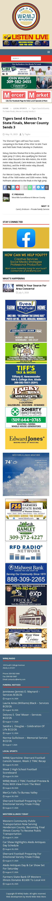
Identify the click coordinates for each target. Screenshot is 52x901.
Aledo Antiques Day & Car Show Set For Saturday (24, 867)
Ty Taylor (26, 134)
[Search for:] (26, 58)
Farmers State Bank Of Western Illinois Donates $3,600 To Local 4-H (24, 878)
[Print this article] (26, 187)
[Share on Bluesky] (42, 187)
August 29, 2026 (11, 765)
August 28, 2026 (11, 788)
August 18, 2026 (11, 710)
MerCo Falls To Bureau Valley (20, 792)
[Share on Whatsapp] (30, 187)
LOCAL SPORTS (10, 751)
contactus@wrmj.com (16, 679)
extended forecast (26, 490)
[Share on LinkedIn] (13, 187)
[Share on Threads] (47, 187)
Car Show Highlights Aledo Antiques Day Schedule (24, 843)
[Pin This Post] (17, 187)
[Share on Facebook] (5, 187)
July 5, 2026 (24, 292)
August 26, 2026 (11, 884)
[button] (48, 52)
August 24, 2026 (11, 698)
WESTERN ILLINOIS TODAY (15, 814)
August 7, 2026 (11, 745)
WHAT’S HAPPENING (14, 278)
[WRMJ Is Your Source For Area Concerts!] (8, 288)
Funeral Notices (12, 684)
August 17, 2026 (11, 721)
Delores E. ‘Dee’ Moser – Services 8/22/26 (22, 716)
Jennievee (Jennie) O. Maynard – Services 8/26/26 (21, 693)
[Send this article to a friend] (22, 187)
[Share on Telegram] (38, 187)
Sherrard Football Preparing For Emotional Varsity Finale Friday (22, 802)
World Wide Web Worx (36, 896)
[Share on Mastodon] (34, 187)
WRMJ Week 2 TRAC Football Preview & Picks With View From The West (26, 782)
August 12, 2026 (11, 733)
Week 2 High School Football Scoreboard (20, 771)
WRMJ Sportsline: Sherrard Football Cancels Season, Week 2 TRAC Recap (24, 759)
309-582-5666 (14, 673)
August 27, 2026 (11, 808)
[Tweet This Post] (9, 187)
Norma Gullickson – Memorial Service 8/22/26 (25, 739)
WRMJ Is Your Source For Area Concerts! (31, 287)
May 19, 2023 (11, 134)
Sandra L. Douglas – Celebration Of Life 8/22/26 (24, 727)
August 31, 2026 (11, 837)
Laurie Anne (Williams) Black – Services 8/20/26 (26, 704)
